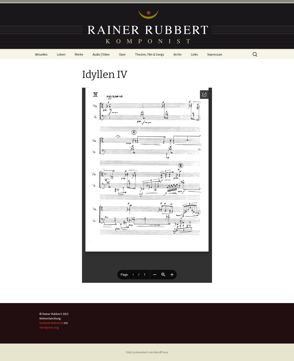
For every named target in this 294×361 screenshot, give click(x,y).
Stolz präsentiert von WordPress (147, 352)
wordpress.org (49, 327)
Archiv (177, 54)
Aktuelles (41, 54)
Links (194, 54)
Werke (79, 54)
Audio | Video (101, 54)
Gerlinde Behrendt (51, 323)
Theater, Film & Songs (149, 54)
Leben (61, 54)
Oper (122, 54)
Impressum (214, 54)
